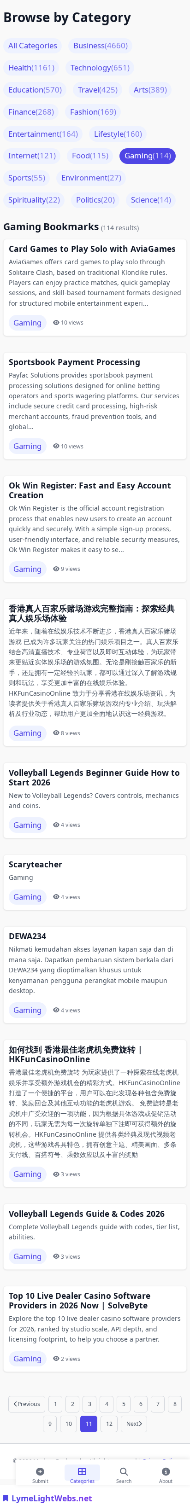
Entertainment (43, 133)
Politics (95, 199)
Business (100, 45)
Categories (82, 1479)
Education (35, 89)
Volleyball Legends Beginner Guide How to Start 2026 (94, 777)
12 (109, 1424)
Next (132, 1424)
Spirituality (34, 199)
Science (151, 199)
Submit (40, 1479)
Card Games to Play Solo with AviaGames (92, 249)
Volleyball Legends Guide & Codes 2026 (87, 1214)
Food (90, 155)
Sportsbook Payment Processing (74, 362)
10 (68, 1424)
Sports (26, 177)
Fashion (93, 111)
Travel (98, 89)
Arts (150, 89)
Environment (91, 177)
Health (31, 67)
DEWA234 (27, 936)
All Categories (32, 45)
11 (89, 1424)
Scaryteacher (35, 864)
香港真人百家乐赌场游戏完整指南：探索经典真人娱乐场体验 (92, 613)
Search (123, 1479)
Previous (29, 1404)
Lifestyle (118, 133)
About (165, 1479)
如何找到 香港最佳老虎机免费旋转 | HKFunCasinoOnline (75, 1054)
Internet (32, 155)
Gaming (148, 155)
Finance (31, 111)
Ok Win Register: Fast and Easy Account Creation (90, 490)
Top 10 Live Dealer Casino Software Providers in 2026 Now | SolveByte (79, 1300)
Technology (100, 67)
